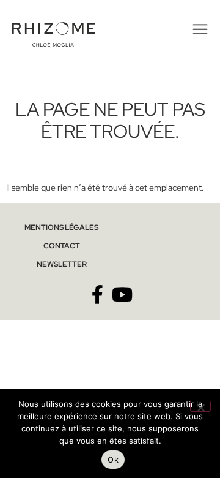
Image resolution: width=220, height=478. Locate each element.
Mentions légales (61, 227)
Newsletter (62, 264)
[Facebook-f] (98, 295)
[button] (198, 29)
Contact (61, 246)
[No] (200, 406)
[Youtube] (122, 295)
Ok (113, 460)
